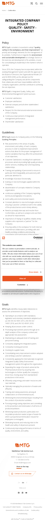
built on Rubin (28, 519)
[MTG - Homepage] (8, 3)
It (26, 483)
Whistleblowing (22, 514)
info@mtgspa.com (24, 463)
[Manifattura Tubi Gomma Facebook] (19, 492)
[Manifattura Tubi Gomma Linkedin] (22, 492)
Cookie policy (35, 510)
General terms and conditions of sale (17, 510)
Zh (19, 483)
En (23, 483)
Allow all (22, 278)
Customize (21, 285)
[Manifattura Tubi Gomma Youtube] (26, 492)
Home (4, 10)
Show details (33, 272)
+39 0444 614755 (23, 460)
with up (15, 519)
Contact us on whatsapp (22, 474)
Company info (27, 507)
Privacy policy (38, 507)
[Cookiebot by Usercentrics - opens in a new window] (33, 238)
